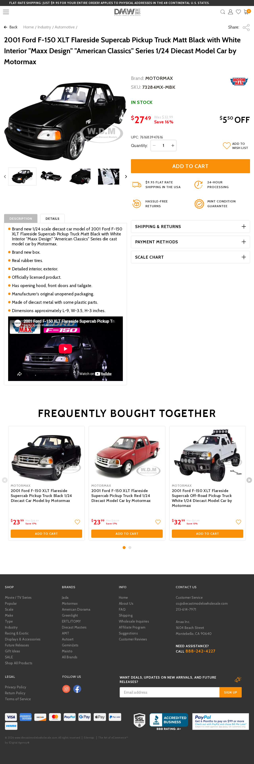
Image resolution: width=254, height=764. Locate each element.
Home (28, 27)
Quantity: (139, 145)
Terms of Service (18, 699)
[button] (124, 547)
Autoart (68, 639)
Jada (65, 598)
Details (53, 218)
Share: (234, 27)
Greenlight (70, 615)
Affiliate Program (132, 627)
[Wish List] (238, 12)
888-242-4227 (201, 651)
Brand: (137, 78)
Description (21, 218)
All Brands (70, 657)
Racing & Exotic (17, 633)
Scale (9, 609)
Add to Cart (46, 534)
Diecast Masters (74, 627)
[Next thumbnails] (126, 176)
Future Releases (17, 645)
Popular (11, 603)
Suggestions (128, 633)
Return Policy (15, 693)
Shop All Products (18, 663)
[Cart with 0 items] (246, 11)
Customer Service (189, 598)
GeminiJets (70, 645)
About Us (126, 603)
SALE (9, 657)
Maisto (67, 651)
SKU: (136, 87)
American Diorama (76, 609)
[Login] (230, 11)
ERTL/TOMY (71, 621)
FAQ (122, 609)
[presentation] (5, 480)
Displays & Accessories (22, 639)
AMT (65, 633)
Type (9, 621)
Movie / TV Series (18, 598)
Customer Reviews (133, 639)
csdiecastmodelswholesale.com (202, 603)
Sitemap (89, 737)
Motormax (70, 603)
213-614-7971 (186, 609)
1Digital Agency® (19, 742)
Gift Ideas (12, 651)
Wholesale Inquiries (134, 621)
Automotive (65, 27)
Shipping (126, 615)
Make (9, 615)
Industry (44, 27)
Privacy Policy (15, 687)
